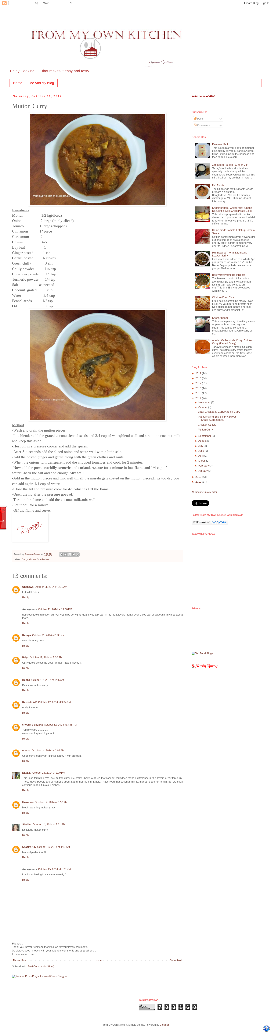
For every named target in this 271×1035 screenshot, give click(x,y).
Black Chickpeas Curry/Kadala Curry (219, 411)
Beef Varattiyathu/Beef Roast (228, 274)
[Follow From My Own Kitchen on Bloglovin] (210, 524)
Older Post (176, 960)
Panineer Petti (220, 144)
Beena (26, 679)
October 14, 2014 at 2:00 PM (48, 772)
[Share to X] (69, 554)
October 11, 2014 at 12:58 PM (55, 609)
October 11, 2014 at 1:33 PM (48, 635)
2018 (198, 378)
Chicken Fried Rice (223, 297)
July (201, 445)
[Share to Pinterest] (77, 554)
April (201, 455)
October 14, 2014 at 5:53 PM (51, 802)
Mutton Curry (205, 429)
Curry (25, 559)
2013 (198, 476)
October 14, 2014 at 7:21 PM (49, 824)
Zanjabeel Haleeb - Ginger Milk (230, 164)
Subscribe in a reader (204, 492)
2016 (198, 388)
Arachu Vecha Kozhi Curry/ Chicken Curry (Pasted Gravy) (232, 342)
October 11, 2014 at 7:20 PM (46, 657)
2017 (198, 383)
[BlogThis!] (65, 554)
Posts (199, 118)
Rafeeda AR (29, 702)
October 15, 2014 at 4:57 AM (53, 847)
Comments (203, 125)
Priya (25, 657)
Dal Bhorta (218, 185)
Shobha (26, 824)
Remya (26, 635)
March (202, 460)
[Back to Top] (266, 1029)
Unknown (27, 586)
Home (17, 83)
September (205, 436)
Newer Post (19, 960)
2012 (198, 481)
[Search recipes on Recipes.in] (202, 653)
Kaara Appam (220, 317)
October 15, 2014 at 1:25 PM (54, 869)
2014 (198, 398)
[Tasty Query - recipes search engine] (205, 669)
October (203, 407)
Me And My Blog (41, 83)
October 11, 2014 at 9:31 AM (51, 586)
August (202, 440)
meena (26, 750)
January (203, 470)
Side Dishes (43, 559)
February (203, 465)
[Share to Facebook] (73, 554)
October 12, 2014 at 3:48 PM (60, 724)
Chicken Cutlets (207, 424)
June (201, 450)
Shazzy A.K (29, 847)
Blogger (164, 1024)
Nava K (26, 772)
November (204, 402)
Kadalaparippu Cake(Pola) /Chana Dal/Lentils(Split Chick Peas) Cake (232, 209)
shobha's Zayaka (32, 724)
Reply (25, 597)
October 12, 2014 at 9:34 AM (54, 702)
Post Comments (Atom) (41, 966)
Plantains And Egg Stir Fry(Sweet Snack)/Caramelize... (217, 418)
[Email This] (61, 554)
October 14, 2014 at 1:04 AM (48, 750)
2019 (198, 373)
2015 (198, 393)
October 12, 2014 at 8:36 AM (47, 679)
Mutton (32, 559)
